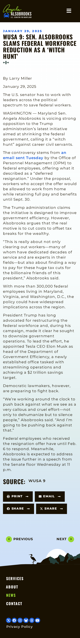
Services (15, 578)
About (12, 587)
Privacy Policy (19, 627)
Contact (14, 603)
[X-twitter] (8, 620)
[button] (18, 496)
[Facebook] (14, 620)
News (11, 595)
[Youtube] (37, 620)
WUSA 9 (37, 481)
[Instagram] (20, 620)
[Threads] (31, 620)
